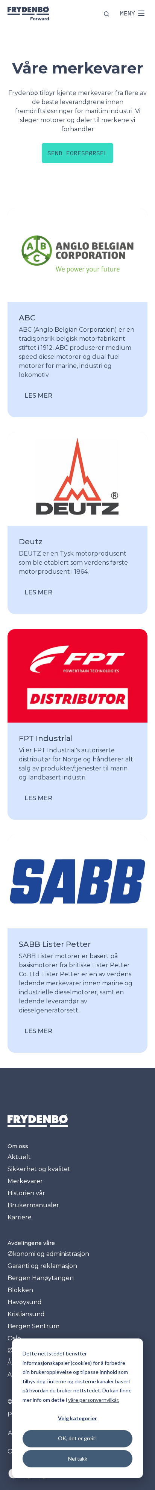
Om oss (18, 1146)
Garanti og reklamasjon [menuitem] (42, 1265)
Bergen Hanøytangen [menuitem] (41, 1278)
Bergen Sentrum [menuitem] (33, 1326)
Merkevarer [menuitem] (25, 1181)
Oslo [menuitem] (14, 1338)
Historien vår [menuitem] (26, 1193)
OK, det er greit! (77, 1438)
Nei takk (77, 1458)
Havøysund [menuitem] (25, 1302)
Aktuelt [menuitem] (19, 1157)
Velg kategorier (77, 1418)
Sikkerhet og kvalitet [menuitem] (39, 1169)
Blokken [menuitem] (20, 1290)
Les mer (38, 395)
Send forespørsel (77, 153)
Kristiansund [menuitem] (26, 1314)
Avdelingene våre (31, 1243)
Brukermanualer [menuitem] (33, 1205)
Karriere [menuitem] (20, 1217)
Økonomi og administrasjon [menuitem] (48, 1253)
